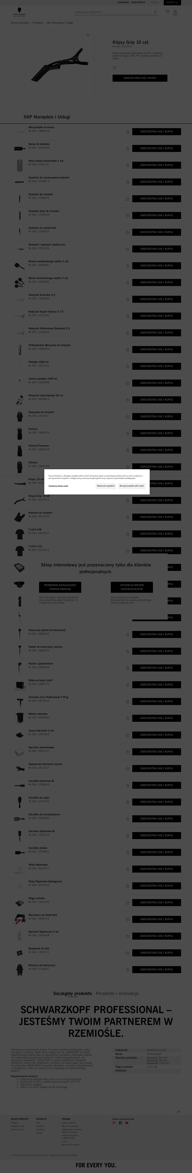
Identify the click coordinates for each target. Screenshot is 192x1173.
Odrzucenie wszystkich (106, 486)
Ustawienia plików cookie (58, 486)
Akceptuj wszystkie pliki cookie (132, 486)
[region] (97, 481)
